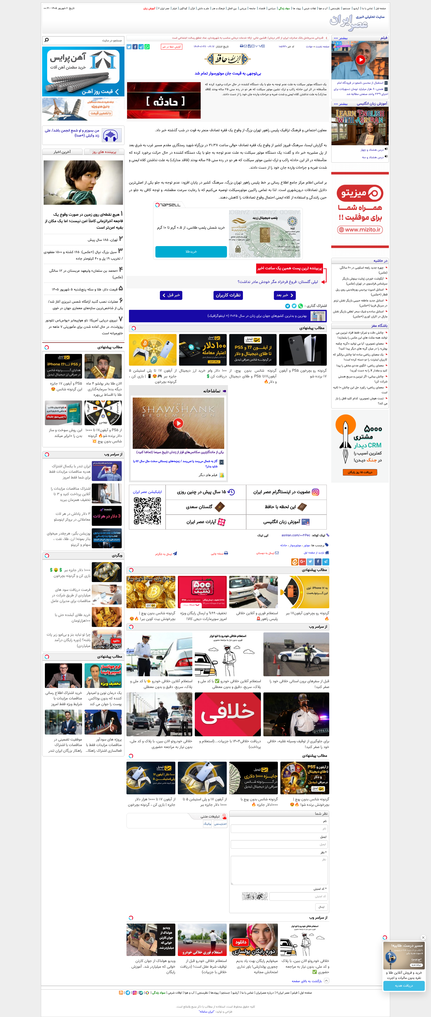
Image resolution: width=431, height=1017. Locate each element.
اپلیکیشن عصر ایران (147, 492)
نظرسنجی (335, 8)
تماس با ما (367, 8)
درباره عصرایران (265, 993)
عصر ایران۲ (283, 993)
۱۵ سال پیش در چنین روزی (201, 492)
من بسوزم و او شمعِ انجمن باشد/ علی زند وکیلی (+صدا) (72, 133)
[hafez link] (228, 59)
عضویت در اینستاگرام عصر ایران (281, 492)
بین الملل (232, 8)
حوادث (309, 47)
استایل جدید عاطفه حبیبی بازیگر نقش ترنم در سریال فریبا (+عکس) (360, 303)
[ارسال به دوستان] (245, 46)
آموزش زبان (149, 8)
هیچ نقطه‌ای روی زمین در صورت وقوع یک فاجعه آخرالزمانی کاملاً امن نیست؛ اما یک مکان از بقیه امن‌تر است (84, 221)
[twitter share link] (129, 46)
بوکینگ (207, 824)
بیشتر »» (341, 38)
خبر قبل (174, 295)
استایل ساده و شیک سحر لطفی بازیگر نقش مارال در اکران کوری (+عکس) (360, 314)
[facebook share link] (135, 46)
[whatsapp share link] (147, 46)
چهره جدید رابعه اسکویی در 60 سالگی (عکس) (363, 270)
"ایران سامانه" (207, 1012)
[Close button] (423, 937)
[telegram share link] (141, 46)
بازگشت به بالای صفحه (307, 981)
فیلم (174, 8)
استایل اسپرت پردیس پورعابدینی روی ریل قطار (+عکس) (361, 292)
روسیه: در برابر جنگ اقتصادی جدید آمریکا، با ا (297, 38)
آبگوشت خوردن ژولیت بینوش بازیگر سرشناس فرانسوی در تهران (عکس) (364, 281)
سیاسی (272, 8)
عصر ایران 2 (163, 8)
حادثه (283, 545)
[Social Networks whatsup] (300, 306)
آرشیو (356, 8)
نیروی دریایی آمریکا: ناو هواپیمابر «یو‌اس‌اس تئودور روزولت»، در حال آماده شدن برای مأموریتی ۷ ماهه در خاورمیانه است (84, 327)
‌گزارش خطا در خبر (171, 47)
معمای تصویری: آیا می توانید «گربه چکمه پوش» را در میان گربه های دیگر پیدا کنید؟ (361, 346)
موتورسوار (295, 545)
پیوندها (215, 993)
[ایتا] (294, 561)
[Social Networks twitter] (294, 306)
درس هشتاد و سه (373, 157)
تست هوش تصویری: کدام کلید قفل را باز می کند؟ (361, 401)
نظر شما (321, 814)
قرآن (192, 8)
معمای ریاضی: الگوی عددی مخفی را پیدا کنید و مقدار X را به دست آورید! (361, 368)
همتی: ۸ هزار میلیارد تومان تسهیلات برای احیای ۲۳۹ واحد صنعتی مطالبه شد (361, 92)
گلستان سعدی (199, 507)
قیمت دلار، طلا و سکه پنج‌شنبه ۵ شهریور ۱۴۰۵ (84, 289)
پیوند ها (297, 8)
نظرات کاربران (228, 295)
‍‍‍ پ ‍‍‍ (258, 45)
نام (324, 821)
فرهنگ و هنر (218, 8)
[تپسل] (157, 205)
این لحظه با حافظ (280, 507)
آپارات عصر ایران (201, 522)
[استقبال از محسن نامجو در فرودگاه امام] (360, 60)
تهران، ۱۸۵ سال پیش (103, 240)
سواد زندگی (284, 8)
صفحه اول (381, 8)
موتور (307, 545)
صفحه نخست (322, 47)
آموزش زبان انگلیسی (281, 522)
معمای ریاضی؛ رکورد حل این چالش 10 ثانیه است (360, 390)
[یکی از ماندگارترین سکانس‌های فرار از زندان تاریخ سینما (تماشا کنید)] (178, 423)
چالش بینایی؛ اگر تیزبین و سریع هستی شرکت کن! (362, 379)
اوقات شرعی (310, 8)
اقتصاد (262, 8)
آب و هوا (323, 8)
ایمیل (323, 837)
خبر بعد (282, 295)
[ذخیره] (249, 46)
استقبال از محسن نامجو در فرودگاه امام (360, 83)
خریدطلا (191, 252)
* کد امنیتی (320, 889)
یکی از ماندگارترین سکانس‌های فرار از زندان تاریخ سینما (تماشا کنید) (180, 452)
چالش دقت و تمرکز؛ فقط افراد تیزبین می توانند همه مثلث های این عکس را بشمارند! (361, 335)
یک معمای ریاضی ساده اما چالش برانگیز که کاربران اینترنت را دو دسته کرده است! (360, 357)
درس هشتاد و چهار (372, 150)
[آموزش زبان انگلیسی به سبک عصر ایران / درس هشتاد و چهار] (360, 126)
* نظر (323, 852)
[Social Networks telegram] (287, 306)
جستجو (346, 8)
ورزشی (243, 8)
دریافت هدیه (404, 986)
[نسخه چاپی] (241, 46)
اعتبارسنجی (220, 824)
